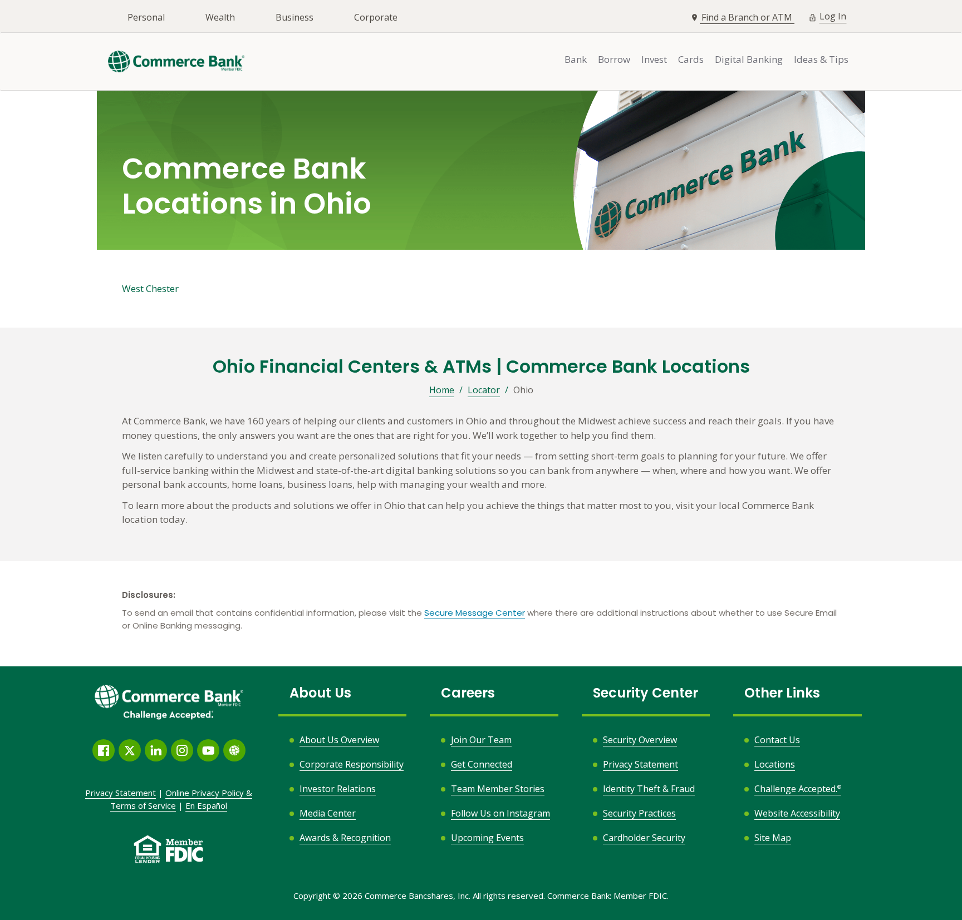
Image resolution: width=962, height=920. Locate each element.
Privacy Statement (640, 764)
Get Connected (481, 764)
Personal (146, 17)
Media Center (328, 813)
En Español (206, 805)
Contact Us (777, 740)
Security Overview (640, 740)
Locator (484, 390)
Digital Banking (749, 59)
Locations (774, 764)
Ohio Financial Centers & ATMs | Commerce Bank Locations (481, 366)
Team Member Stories (497, 789)
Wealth (220, 17)
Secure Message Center (474, 613)
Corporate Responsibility (352, 764)
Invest (654, 59)
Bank (576, 59)
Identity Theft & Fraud (649, 789)
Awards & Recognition (345, 838)
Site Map (772, 838)
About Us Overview (339, 740)
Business (294, 17)
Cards (691, 59)
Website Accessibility (797, 813)
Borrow (614, 59)
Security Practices (639, 813)
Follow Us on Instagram (500, 813)
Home (441, 390)
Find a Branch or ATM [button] (747, 17)
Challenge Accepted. (797, 789)
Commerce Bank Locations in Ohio (246, 186)
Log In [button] (833, 15)
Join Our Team (481, 740)
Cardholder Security (644, 838)
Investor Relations (338, 789)
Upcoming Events (487, 838)
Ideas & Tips (821, 59)
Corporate (375, 17)
